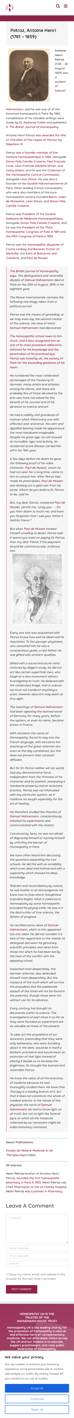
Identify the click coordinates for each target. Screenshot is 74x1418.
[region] (37, 1384)
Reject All (37, 1409)
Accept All (37, 1388)
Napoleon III (14, 144)
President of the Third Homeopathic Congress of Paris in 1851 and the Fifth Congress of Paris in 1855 (36, 232)
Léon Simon (28, 179)
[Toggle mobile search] (58, 6)
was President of (27, 214)
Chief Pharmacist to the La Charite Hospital (36, 1187)
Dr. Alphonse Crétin (32, 122)
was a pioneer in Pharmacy (43, 1191)
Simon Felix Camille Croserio (25, 161)
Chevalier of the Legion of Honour (33, 140)
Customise (37, 1399)
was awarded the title (51, 135)
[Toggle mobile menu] (66, 6)
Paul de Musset (37, 258)
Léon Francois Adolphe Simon (35, 166)
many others (15, 170)
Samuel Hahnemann (38, 280)
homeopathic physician (43, 244)
